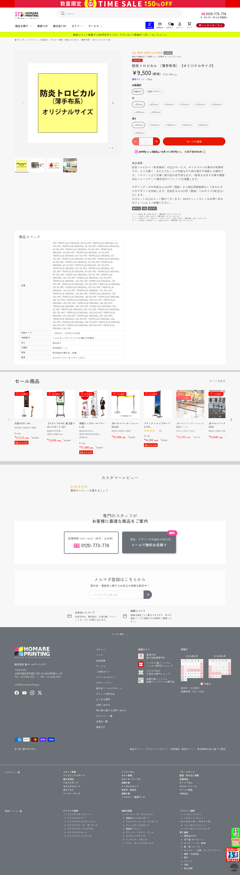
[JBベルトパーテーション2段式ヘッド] (190, 404)
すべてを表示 (217, 381)
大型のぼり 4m (22, 423)
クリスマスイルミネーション (81, 821)
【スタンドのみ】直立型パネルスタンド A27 (61, 425)
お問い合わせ (103, 705)
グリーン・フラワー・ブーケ (140, 832)
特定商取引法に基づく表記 (211, 749)
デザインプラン (104, 682)
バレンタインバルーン (195, 825)
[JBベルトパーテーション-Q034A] (126, 404)
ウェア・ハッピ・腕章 (195, 842)
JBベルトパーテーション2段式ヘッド (190, 425)
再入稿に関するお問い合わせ (111, 710)
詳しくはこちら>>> (155, 34)
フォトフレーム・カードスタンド (142, 821)
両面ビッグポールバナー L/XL (92, 425)
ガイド (75, 26)
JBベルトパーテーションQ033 (222, 425)
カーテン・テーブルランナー (140, 814)
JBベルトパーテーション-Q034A (125, 425)
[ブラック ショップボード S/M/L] (158, 404)
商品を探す (21, 26)
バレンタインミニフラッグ (197, 828)
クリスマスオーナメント (79, 814)
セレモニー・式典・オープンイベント (202, 850)
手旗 (186, 864)
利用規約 (175, 749)
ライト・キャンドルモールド (140, 842)
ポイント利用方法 (105, 693)
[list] (68, 103)
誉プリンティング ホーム (26, 39)
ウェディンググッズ (135, 835)
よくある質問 (103, 699)
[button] (189, 25)
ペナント (188, 861)
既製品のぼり (190, 835)
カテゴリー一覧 (104, 716)
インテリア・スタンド (136, 839)
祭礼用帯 (188, 868)
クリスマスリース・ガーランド (82, 825)
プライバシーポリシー (157, 749)
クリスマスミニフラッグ (79, 835)
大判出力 (44, 39)
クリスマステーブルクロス (80, 828)
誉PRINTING (29, 749)
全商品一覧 (142, 214)
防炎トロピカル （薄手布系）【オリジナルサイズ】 (88, 39)
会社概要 (100, 660)
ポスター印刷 (56, 39)
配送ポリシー (189, 749)
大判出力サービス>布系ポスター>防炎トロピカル (154, 218)
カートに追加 (194, 141)
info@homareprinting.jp (27, 684)
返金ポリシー (137, 749)
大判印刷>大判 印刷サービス (147, 220)
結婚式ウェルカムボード (138, 817)
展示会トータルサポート (109, 688)
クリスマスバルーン (77, 832)
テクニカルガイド (105, 677)
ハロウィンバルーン (193, 817)
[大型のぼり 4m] (29, 404)
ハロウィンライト (192, 814)
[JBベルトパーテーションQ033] (223, 404)
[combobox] (119, 13)
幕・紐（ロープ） (192, 846)
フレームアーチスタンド (138, 825)
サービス (93, 26)
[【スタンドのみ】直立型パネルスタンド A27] (61, 404)
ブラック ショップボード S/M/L (157, 425)
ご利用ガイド (103, 671)
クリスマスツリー (76, 817)
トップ (99, 655)
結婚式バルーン (133, 828)
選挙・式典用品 (191, 853)
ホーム (134, 214)
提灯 (186, 857)
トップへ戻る (118, 634)
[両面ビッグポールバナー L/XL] (93, 404)
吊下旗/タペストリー (194, 839)
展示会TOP (59, 26)
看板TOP (42, 26)
